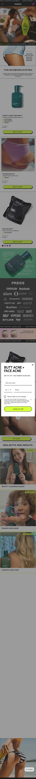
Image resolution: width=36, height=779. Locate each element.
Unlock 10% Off (18, 409)
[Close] (32, 365)
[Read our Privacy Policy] (31, 399)
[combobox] (8, 390)
